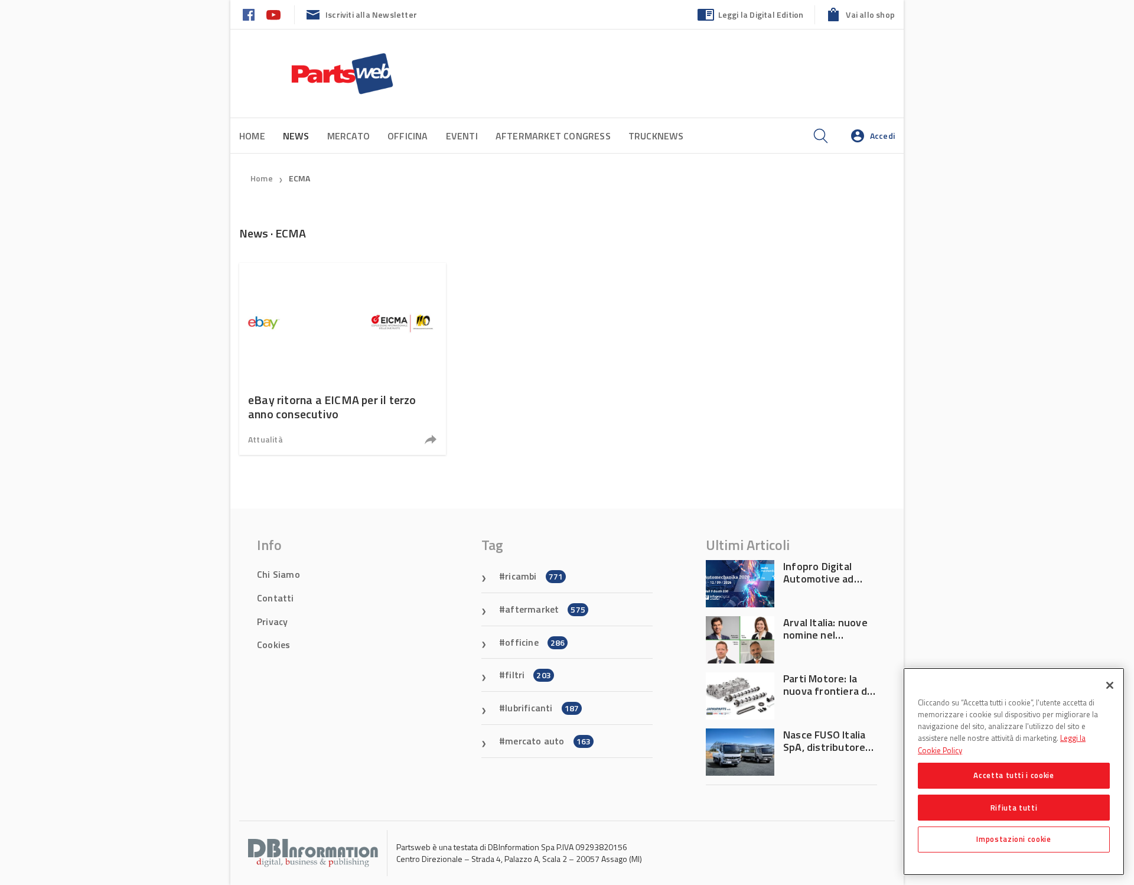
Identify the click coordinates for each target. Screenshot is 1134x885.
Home (252, 136)
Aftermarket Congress (553, 136)
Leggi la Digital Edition (761, 14)
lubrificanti (542, 708)
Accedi (882, 135)
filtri (528, 675)
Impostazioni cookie (1013, 839)
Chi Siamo (278, 574)
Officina (407, 136)
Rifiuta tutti (1014, 807)
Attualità (265, 439)
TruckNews (656, 136)
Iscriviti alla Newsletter (371, 14)
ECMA (300, 178)
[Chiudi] (1110, 685)
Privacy (272, 621)
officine (535, 642)
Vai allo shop (870, 14)
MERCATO (348, 136)
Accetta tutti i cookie (1013, 775)
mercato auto (548, 741)
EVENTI (462, 136)
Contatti (275, 598)
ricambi (534, 576)
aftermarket (545, 609)
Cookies (273, 644)
